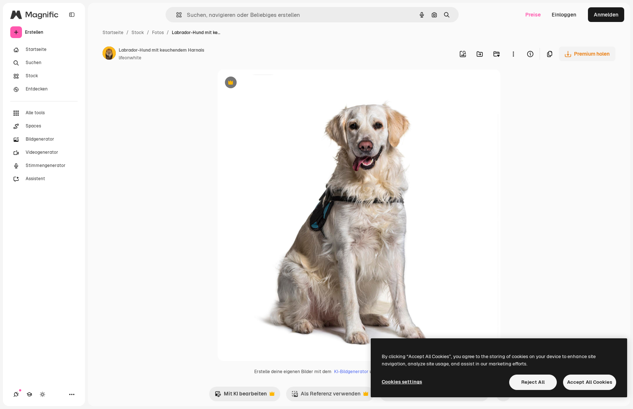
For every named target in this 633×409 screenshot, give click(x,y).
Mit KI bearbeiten (241, 395)
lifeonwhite (130, 58)
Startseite (113, 33)
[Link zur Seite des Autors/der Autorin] (109, 54)
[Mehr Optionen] (513, 54)
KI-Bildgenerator (351, 372)
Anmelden (606, 14)
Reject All (533, 382)
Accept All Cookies (589, 382)
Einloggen (564, 14)
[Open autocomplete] (176, 15)
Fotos (158, 33)
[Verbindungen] (16, 394)
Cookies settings (402, 382)
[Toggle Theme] (42, 394)
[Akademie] (29, 394)
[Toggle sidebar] (72, 15)
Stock (138, 33)
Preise (533, 14)
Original (264, 83)
